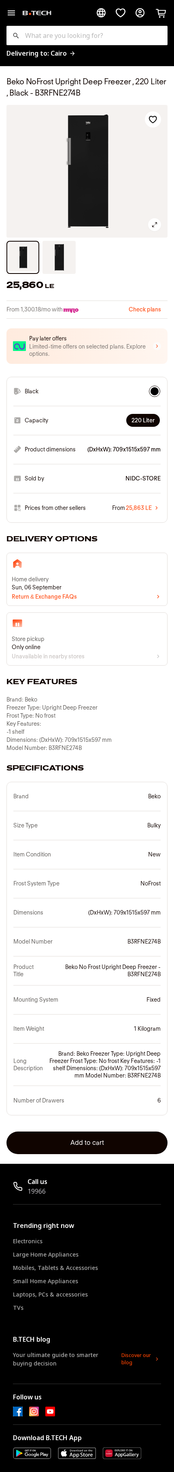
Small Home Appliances (45, 1281)
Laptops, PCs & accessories (50, 1294)
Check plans (145, 309)
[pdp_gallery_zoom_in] (154, 224)
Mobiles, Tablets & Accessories (55, 1268)
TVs (18, 1307)
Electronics (27, 1241)
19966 (37, 1191)
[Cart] (161, 13)
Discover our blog (136, 1359)
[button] (87, 346)
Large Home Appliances (46, 1254)
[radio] (155, 391)
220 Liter (143, 420)
